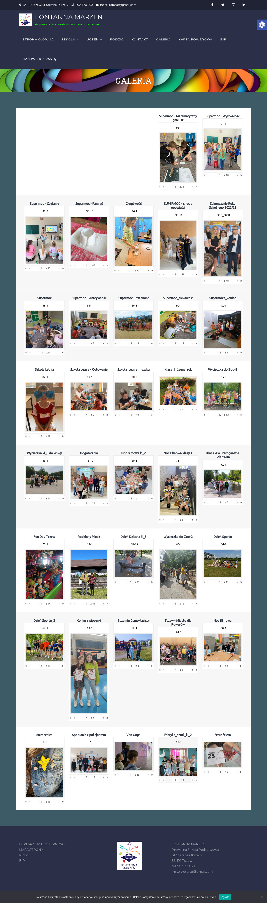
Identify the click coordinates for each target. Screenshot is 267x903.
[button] (262, 25)
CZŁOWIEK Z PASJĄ (39, 59)
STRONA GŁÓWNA (38, 39)
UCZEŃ (93, 39)
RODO (24, 855)
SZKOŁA (68, 39)
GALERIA (163, 39)
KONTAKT (140, 39)
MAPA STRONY (31, 850)
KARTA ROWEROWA (195, 39)
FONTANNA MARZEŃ (69, 17)
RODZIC (117, 39)
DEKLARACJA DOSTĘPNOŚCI (42, 844)
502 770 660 (84, 5)
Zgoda (225, 897)
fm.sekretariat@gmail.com (118, 5)
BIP (223, 39)
